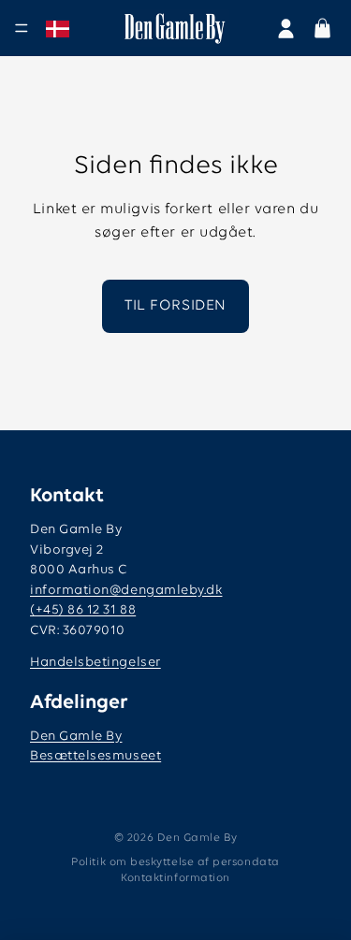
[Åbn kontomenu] (286, 28)
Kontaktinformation (175, 878)
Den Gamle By (76, 737)
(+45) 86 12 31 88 (83, 610)
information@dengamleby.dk (126, 591)
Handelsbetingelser (95, 663)
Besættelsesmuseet (95, 756)
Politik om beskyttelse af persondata (175, 862)
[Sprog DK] (57, 29)
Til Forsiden (175, 305)
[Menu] (21, 28)
